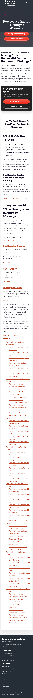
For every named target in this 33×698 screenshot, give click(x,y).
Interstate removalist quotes (9, 658)
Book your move (6, 671)
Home (4, 14)
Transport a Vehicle (16, 38)
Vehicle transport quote (8, 668)
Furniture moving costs (8, 660)
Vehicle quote (16, 106)
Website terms (5, 686)
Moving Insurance (12, 287)
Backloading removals (8, 655)
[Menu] (26, 3)
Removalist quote (6, 666)
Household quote (16, 101)
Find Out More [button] (8, 263)
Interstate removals (7, 653)
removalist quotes (9, 240)
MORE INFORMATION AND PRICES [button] (15, 198)
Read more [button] (7, 281)
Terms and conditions (7, 682)
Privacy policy (5, 684)
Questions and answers (8, 679)
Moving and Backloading (16, 34)
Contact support (6, 673)
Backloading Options (14, 246)
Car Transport (10, 269)
